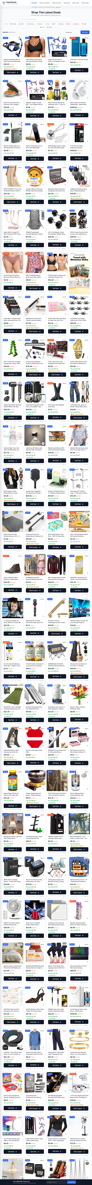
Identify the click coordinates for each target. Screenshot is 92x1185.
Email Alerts (85, 3)
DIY (55, 24)
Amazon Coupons (44, 3)
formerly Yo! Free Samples (11, 4)
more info (58, 7)
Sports (62, 24)
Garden (40, 24)
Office (50, 27)
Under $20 (67, 3)
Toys (69, 24)
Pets (48, 24)
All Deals (34, 3)
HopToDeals (11, 2)
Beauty (77, 24)
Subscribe (71, 1182)
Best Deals (76, 3)
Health (85, 24)
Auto (43, 27)
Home (22, 24)
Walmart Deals (56, 3)
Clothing (14, 24)
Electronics (31, 24)
